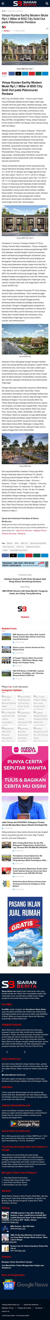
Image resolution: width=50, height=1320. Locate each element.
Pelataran (16, 1196)
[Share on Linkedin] (25, 73)
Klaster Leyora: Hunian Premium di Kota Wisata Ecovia (29, 648)
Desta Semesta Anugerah (17, 1200)
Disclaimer (22, 533)
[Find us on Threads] (25, 1052)
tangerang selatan (33, 547)
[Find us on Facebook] (3, 1052)
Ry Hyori (14, 1203)
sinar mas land (8, 547)
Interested (29, 1140)
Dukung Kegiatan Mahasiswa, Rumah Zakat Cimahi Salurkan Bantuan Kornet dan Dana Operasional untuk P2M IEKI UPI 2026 (30, 871)
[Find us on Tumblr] (20, 1052)
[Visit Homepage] (25, 3)
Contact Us (5, 1311)
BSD (16, 543)
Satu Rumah (6, 1198)
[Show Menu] (3, 3)
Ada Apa (44, 1196)
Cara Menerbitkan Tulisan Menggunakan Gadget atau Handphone (23, 1266)
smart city (20, 547)
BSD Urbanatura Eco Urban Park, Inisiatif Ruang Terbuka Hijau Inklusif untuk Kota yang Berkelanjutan (29, 636)
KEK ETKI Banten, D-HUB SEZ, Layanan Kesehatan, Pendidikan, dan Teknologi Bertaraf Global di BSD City (28, 673)
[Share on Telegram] (45, 73)
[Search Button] (47, 3)
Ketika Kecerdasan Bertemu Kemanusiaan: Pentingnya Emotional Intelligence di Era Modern (30, 883)
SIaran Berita (11, 1315)
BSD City (24, 543)
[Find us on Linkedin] (16, 1052)
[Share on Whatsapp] (38, 73)
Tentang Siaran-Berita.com (11, 1304)
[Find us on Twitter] (7, 1052)
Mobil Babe (36, 1196)
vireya (5, 550)
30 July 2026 (18, 666)
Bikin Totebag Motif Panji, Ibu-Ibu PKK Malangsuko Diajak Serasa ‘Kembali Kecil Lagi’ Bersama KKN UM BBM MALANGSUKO (30, 845)
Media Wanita (7, 1196)
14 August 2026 (19, 642)
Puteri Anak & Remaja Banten (23, 1198)
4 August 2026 (18, 851)
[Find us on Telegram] (29, 1052)
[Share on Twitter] (18, 73)
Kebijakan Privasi (40, 530)
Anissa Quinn (33, 1200)
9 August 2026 (18, 863)
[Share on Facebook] (12, 73)
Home (4, 11)
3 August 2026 (18, 653)
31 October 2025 (19, 31)
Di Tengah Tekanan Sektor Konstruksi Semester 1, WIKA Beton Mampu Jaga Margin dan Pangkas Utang (28, 660)
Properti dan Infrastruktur (15, 11)
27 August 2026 (19, 876)
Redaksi (7, 31)
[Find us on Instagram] (12, 1052)
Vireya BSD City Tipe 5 (18, 550)
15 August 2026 (19, 889)
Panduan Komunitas (9, 533)
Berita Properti (26, 1196)
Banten (9, 543)
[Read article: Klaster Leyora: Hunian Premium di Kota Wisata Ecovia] (6, 649)
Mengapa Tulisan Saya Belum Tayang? (17, 1262)
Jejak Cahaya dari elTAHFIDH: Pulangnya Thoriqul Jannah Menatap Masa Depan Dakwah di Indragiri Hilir (24, 823)
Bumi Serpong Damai (38, 543)
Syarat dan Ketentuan (24, 530)
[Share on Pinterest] (32, 73)
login (10, 686)
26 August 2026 (8, 828)
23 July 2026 (18, 679)
